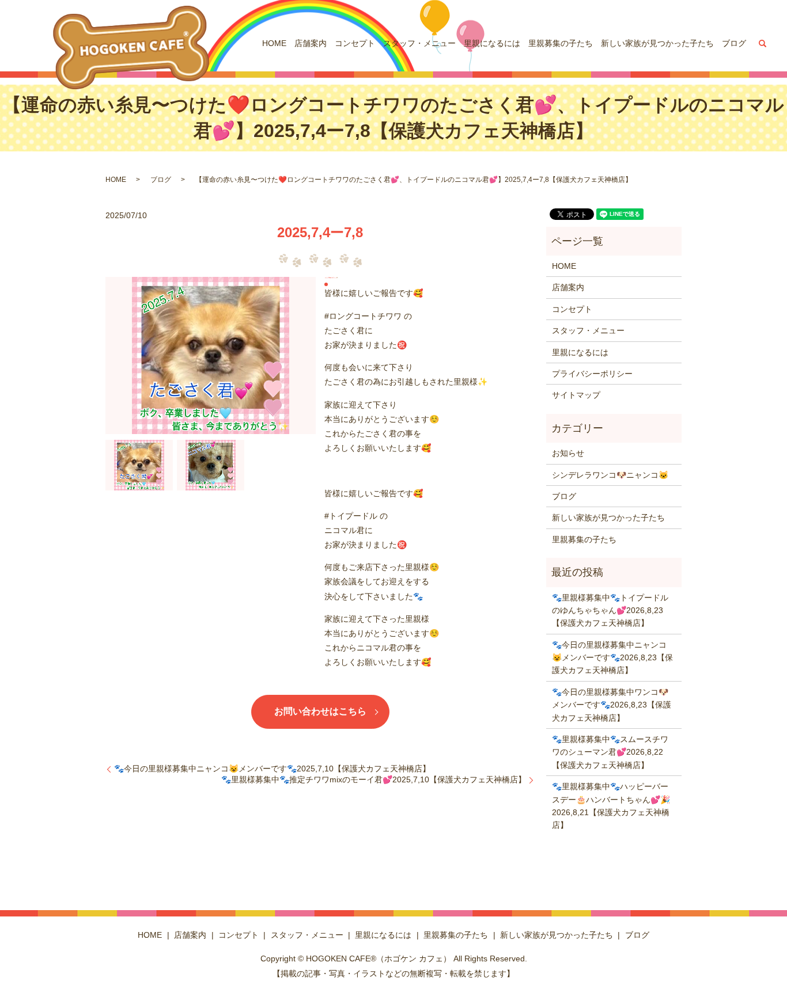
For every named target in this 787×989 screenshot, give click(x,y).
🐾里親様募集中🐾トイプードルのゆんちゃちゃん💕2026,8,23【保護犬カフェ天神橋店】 (610, 610)
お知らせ (568, 453)
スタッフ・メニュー (419, 43)
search (762, 43)
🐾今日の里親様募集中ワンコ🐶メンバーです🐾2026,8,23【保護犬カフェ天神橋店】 (611, 704)
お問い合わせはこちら (320, 711)
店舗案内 (310, 43)
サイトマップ (576, 395)
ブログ (734, 43)
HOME (274, 43)
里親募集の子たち (560, 43)
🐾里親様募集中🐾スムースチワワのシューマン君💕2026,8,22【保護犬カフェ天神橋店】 (610, 752)
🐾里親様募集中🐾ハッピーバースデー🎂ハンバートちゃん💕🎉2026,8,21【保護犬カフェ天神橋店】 (611, 806)
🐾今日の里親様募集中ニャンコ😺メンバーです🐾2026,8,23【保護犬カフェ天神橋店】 (612, 657)
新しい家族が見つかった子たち (657, 43)
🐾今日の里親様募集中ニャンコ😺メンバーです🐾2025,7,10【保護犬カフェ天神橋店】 (272, 768)
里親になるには (492, 43)
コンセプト (355, 43)
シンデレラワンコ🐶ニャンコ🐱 (610, 475)
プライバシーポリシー (592, 373)
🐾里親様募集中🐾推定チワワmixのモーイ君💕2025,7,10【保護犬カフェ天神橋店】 (373, 779)
